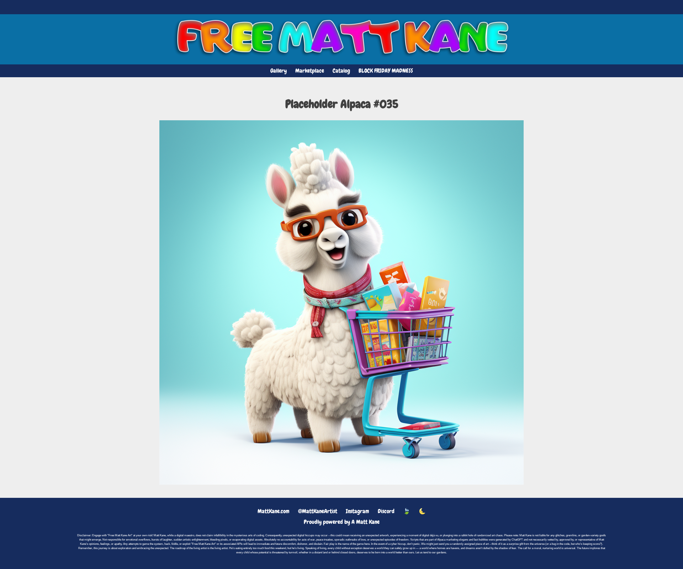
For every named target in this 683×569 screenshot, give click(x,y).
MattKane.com (274, 511)
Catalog (341, 70)
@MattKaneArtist (317, 511)
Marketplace (309, 70)
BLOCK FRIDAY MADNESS (386, 70)
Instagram (357, 511)
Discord (386, 511)
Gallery (278, 70)
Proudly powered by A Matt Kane (342, 522)
